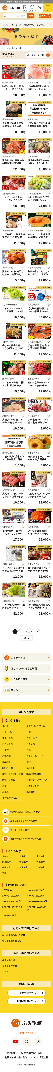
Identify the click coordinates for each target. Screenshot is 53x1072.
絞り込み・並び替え (36, 55)
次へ (26, 638)
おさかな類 (7, 744)
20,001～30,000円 (10, 896)
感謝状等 (30, 792)
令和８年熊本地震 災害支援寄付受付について (26, 1)
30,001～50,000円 (35, 896)
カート (39, 11)
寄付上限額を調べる (11, 941)
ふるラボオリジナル (35, 726)
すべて (5, 726)
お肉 (28, 732)
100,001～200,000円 (37, 901)
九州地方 (41, 867)
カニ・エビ (31, 738)
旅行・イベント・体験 (12, 774)
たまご (5, 750)
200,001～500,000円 (12, 907)
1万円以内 (7, 890)
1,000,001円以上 (10, 915)
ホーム (5, 48)
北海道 (22, 856)
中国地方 (6, 867)
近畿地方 (41, 862)
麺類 (28, 762)
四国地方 (23, 867)
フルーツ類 (7, 738)
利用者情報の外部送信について (20, 1057)
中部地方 (23, 862)
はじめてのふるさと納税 (13, 935)
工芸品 (5, 792)
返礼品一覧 (29, 25)
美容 (4, 786)
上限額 (25, 11)
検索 (31, 16)
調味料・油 (7, 768)
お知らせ (6, 972)
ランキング (16, 25)
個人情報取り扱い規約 (31, 1052)
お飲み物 (6, 756)
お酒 (28, 750)
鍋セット (30, 768)
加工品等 (6, 762)
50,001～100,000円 (11, 901)
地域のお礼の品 (33, 774)
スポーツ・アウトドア (36, 780)
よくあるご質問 (9, 966)
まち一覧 (40, 25)
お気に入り (32, 11)
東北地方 (41, 856)
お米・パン (7, 732)
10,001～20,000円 (35, 890)
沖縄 (4, 873)
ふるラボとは (8, 960)
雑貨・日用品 (8, 780)
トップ (6, 25)
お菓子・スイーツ (34, 756)
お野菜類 (30, 744)
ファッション (32, 786)
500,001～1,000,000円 (37, 908)
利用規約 (11, 1052)
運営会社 (43, 1057)
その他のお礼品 (9, 797)
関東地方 (6, 862)
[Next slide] (50, 25)
